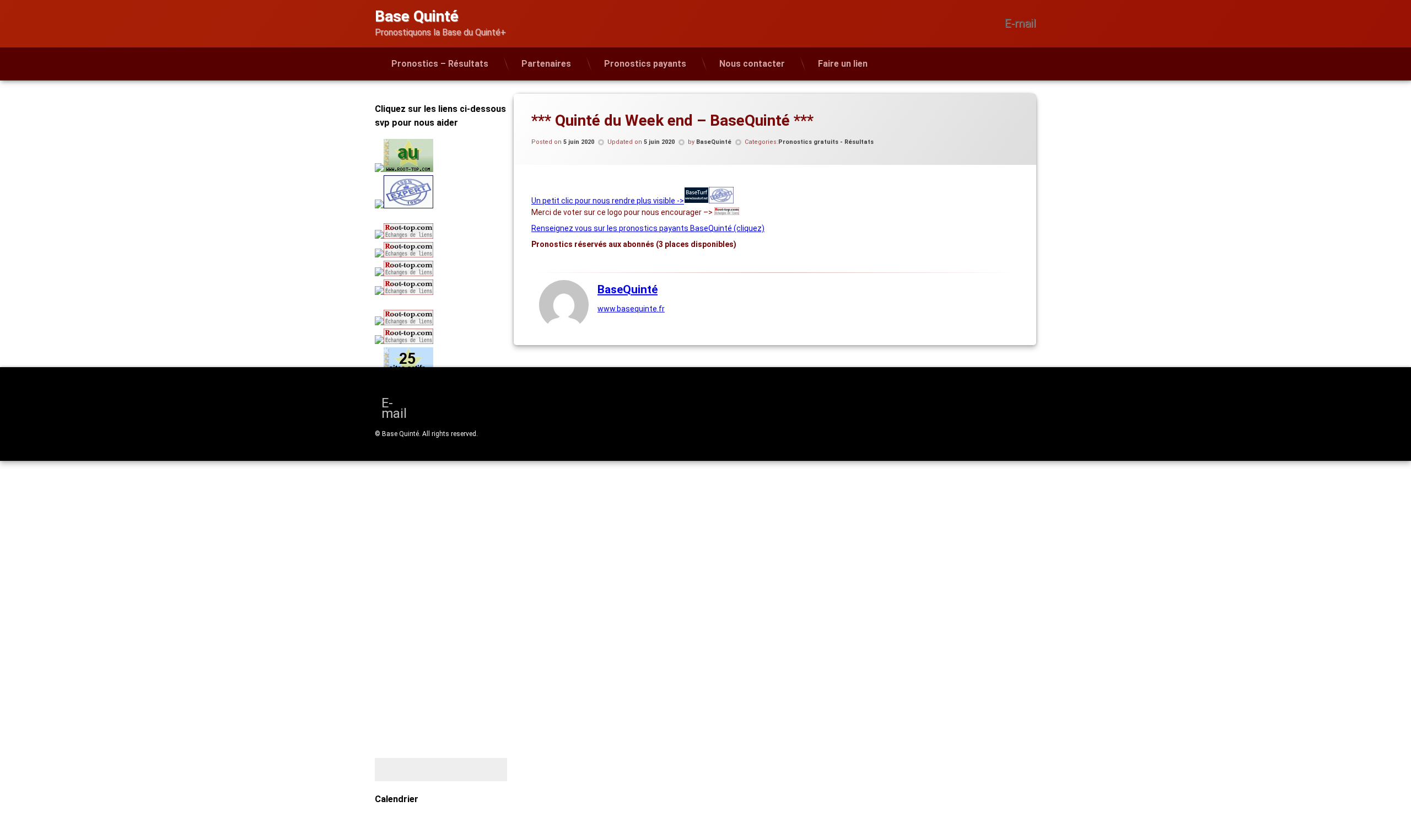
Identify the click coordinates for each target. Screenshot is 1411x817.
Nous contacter (752, 63)
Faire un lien (843, 63)
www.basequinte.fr (631, 308)
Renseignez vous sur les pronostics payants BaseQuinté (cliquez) (647, 228)
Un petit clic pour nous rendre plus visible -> (607, 200)
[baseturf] (696, 200)
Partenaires (546, 63)
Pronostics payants (645, 63)
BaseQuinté (713, 142)
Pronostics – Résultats (439, 63)
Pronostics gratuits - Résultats (826, 142)
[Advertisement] (444, 483)
